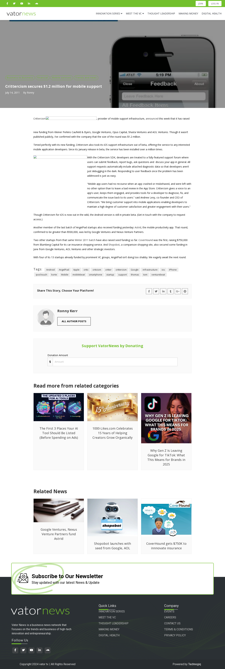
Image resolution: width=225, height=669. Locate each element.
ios (163, 269)
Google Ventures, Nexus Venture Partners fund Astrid (59, 534)
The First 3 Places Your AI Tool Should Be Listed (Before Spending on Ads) (59, 433)
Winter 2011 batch (85, 240)
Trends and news (86, 77)
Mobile (64, 274)
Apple (76, 269)
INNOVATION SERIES (112, 611)
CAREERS (170, 617)
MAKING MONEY (109, 629)
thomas (135, 274)
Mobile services (61, 77)
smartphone (95, 274)
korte (54, 274)
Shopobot (114, 244)
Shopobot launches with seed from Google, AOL (112, 545)
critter (108, 269)
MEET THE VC (107, 617)
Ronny (30, 92)
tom (145, 274)
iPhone (173, 269)
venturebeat (158, 274)
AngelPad (64, 269)
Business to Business (20, 77)
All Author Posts (74, 321)
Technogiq (194, 664)
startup (110, 274)
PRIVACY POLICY (175, 635)
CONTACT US (172, 623)
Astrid (138, 227)
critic (86, 269)
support (122, 274)
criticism (97, 269)
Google (135, 269)
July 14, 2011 (12, 92)
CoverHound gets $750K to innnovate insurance (166, 545)
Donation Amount (57, 355)
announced (152, 118)
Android (50, 269)
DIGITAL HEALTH (109, 635)
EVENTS (169, 611)
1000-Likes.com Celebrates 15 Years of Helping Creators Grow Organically (112, 433)
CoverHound (146, 240)
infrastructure (150, 269)
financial (42, 77)
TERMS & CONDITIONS (178, 629)
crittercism (121, 269)
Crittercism (39, 118)
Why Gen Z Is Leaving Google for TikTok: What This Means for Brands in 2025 (166, 457)
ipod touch (41, 274)
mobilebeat (79, 274)
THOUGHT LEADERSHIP (113, 623)
